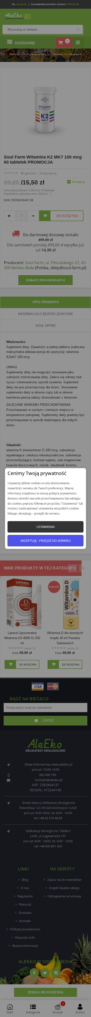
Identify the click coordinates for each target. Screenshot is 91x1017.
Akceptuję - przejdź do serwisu (45, 540)
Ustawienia (45, 527)
